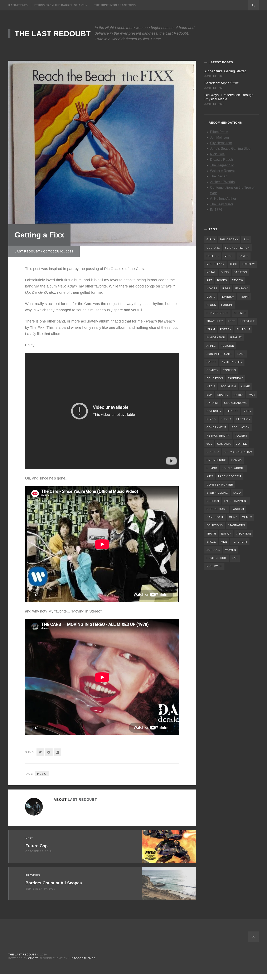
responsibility (218, 435)
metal (211, 272)
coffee (241, 443)
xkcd (237, 492)
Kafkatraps (18, 5)
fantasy (241, 288)
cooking (229, 370)
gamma (236, 460)
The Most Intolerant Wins (115, 5)
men (224, 541)
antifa (238, 394)
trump (244, 296)
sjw (246, 239)
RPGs (226, 288)
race (241, 354)
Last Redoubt (27, 251)
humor (212, 468)
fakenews (235, 378)
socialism (228, 386)
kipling (223, 394)
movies (212, 288)
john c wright (233, 468)
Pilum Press (219, 132)
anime (245, 386)
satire (212, 362)
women (230, 550)
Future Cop (36, 845)
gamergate (215, 517)
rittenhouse (217, 509)
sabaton (240, 272)
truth (211, 533)
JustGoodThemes (81, 958)
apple (211, 345)
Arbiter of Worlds (222, 182)
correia (213, 452)
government (217, 427)
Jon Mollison (219, 137)
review (237, 280)
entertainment (236, 501)
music (41, 773)
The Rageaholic (222, 165)
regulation (241, 427)
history (248, 264)
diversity (214, 411)
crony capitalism (238, 452)
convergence (218, 313)
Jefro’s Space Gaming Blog (230, 148)
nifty (247, 411)
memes (247, 517)
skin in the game (219, 354)
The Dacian (218, 176)
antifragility (232, 362)
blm (209, 394)
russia (226, 419)
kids (210, 476)
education (215, 378)
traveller (215, 321)
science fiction (237, 247)
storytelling (217, 492)
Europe (227, 305)
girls (211, 239)
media (211, 386)
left (231, 321)
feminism (227, 296)
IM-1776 (216, 209)
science (240, 313)
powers (241, 435)
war (251, 394)
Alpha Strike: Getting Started (225, 71)
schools (213, 550)
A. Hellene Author (223, 198)
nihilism (213, 501)
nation (226, 533)
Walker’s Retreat (222, 171)
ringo (211, 419)
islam (211, 329)
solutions (215, 525)
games (244, 256)
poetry (226, 329)
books (222, 280)
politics (213, 256)
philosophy (229, 239)
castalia (224, 443)
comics (212, 370)
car (235, 558)
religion (227, 345)
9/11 (209, 443)
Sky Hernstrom (221, 143)
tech (233, 264)
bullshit (243, 329)
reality (236, 337)
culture (213, 247)
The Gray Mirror (221, 204)
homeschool (217, 558)
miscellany (216, 264)
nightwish (215, 566)
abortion (244, 533)
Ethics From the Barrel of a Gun (61, 5)
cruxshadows (235, 403)
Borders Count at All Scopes (53, 883)
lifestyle (247, 321)
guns (225, 272)
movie (211, 296)
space (211, 541)
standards (236, 525)
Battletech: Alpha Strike (221, 83)
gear (233, 517)
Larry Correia (230, 476)
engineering (216, 460)
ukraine (213, 403)
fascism (238, 509)
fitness (232, 411)
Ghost (33, 958)
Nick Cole (217, 154)
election (243, 419)
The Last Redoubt (53, 33)
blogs (211, 305)
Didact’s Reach (221, 159)
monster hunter (220, 484)
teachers (240, 541)
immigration (216, 337)
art (209, 280)
